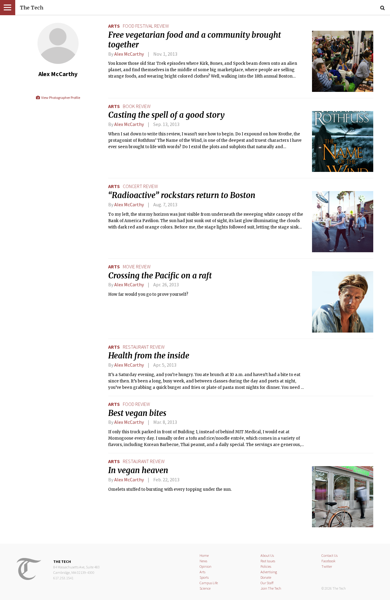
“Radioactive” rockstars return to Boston (181, 195)
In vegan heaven (138, 470)
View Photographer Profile (60, 97)
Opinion (205, 566)
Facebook (328, 561)
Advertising (269, 572)
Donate (266, 577)
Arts (114, 26)
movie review (137, 266)
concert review (140, 186)
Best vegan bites (137, 413)
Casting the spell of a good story (166, 115)
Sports (204, 577)
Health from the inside (148, 356)
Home (204, 555)
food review (136, 404)
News (203, 561)
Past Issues (268, 561)
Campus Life (209, 583)
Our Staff (267, 583)
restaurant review (144, 347)
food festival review (146, 26)
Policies (266, 566)
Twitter (326, 566)
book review (137, 106)
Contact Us (329, 555)
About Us (267, 555)
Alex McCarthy (129, 54)
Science (205, 588)
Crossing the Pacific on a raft (160, 276)
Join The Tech (271, 588)
